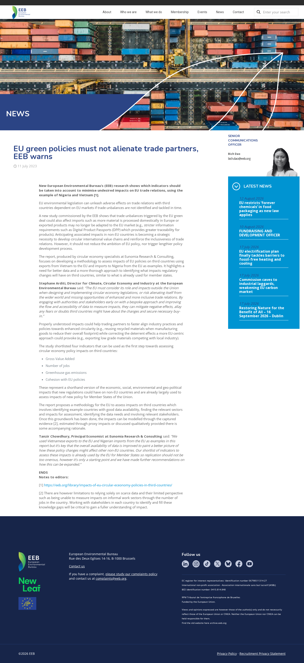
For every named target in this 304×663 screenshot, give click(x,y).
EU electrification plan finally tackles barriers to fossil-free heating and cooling (261, 257)
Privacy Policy (227, 653)
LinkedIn (185, 563)
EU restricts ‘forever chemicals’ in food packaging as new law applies (259, 209)
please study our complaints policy (131, 574)
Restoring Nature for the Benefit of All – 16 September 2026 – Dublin (261, 312)
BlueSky (228, 563)
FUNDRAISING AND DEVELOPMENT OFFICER (259, 233)
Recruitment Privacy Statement (262, 653)
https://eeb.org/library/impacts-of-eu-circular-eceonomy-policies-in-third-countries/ (108, 485)
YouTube (249, 563)
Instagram (196, 563)
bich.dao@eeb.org (239, 158)
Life (27, 603)
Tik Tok (206, 563)
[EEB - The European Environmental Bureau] (21, 12)
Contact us (77, 566)
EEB (31, 562)
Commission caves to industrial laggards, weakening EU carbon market (258, 286)
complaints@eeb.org (111, 578)
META (29, 584)
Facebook (238, 563)
